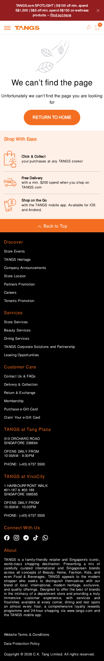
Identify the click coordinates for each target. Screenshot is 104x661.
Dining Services (16, 338)
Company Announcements (25, 268)
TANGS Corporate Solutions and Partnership (39, 347)
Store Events (14, 251)
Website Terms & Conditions (27, 634)
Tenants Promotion (19, 301)
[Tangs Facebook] (7, 538)
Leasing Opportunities (21, 355)
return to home (52, 117)
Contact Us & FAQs (19, 376)
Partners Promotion (19, 284)
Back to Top (55, 226)
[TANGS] (27, 27)
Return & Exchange (19, 393)
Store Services (16, 322)
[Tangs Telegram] (26, 538)
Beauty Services (17, 330)
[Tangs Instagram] (16, 538)
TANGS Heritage (17, 260)
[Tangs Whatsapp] (45, 538)
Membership (14, 401)
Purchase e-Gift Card (21, 409)
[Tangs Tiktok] (35, 538)
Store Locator (15, 276)
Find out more (60, 15)
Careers (10, 292)
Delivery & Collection (21, 384)
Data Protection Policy (22, 643)
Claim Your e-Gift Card (22, 417)
